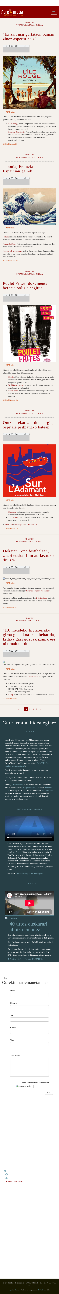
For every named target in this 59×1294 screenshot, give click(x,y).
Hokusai (6, 237)
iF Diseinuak (42, 1290)
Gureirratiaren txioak (14, 1182)
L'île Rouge (12, 124)
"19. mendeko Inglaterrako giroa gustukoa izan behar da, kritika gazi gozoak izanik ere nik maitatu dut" (29, 637)
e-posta (13, 1028)
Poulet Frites (13, 391)
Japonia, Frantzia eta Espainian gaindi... (21, 168)
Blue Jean (12, 512)
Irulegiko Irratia (29, 788)
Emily (10, 695)
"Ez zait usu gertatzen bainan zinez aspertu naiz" (28, 36)
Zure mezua (15, 1056)
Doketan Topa (41, 598)
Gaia (12, 1040)
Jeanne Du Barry (9, 244)
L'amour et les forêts (16, 132)
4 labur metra (33, 677)
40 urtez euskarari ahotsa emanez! (28, 926)
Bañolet (11, 377)
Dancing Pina (19, 524)
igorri (49, 1092)
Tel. (11, 1015)
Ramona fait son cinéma (12, 251)
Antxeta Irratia (47, 790)
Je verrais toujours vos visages (37, 591)
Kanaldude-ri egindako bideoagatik (29, 874)
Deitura (13, 1003)
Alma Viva (8, 524)
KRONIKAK (29, 22)
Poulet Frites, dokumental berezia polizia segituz (26, 285)
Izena (12, 991)
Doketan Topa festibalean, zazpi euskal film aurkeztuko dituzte (28, 555)
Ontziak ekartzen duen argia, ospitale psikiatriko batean (28, 424)
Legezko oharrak (14, 1290)
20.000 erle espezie (15, 385)
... (22, 709)
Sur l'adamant (13, 517)
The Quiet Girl (32, 524)
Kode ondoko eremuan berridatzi (35, 1083)
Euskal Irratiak (17, 785)
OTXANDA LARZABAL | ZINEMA (29, 25)
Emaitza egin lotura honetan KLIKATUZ (25, 959)
